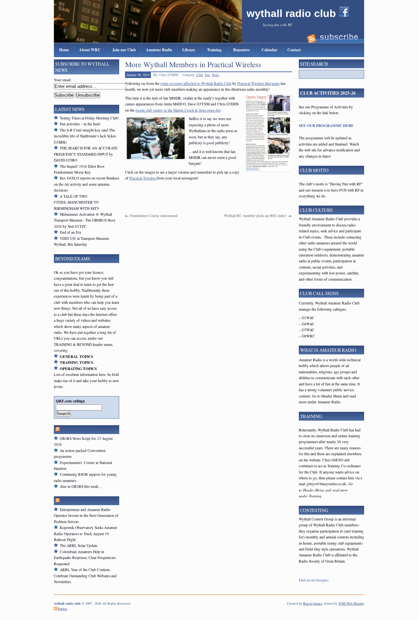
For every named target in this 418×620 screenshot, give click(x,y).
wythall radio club (293, 13)
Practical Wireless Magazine (258, 83)
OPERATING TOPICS (78, 368)
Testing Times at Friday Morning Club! (89, 118)
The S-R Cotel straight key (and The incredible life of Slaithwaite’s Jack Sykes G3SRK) (85, 136)
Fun (207, 74)
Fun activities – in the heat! (80, 123)
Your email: (63, 79)
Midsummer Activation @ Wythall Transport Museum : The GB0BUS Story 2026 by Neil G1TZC (85, 220)
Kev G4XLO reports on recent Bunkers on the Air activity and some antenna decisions (86, 184)
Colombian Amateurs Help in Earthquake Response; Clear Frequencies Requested (85, 557)
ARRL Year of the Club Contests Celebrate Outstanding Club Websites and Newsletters (85, 575)
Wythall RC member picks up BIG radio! (255, 215)
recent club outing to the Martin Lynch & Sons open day (178, 110)
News (215, 74)
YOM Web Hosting (351, 603)
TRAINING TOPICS (76, 362)
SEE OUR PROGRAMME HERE (326, 125)
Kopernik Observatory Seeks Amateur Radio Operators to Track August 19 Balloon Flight (85, 533)
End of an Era (70, 232)
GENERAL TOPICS (76, 356)
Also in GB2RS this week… (81, 486)
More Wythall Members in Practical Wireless (193, 64)
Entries (62, 608)
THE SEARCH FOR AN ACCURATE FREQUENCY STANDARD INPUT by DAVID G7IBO (86, 154)
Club (199, 74)
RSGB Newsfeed (79, 429)
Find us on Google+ (314, 580)
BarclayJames (312, 603)
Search (63, 413)
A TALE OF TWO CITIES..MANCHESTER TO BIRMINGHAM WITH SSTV (76, 202)
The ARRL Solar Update (78, 545)
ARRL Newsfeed (79, 501)
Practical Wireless (143, 178)
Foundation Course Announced (154, 215)
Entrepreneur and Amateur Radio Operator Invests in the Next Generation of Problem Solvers (86, 515)
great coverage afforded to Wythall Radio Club (196, 83)
